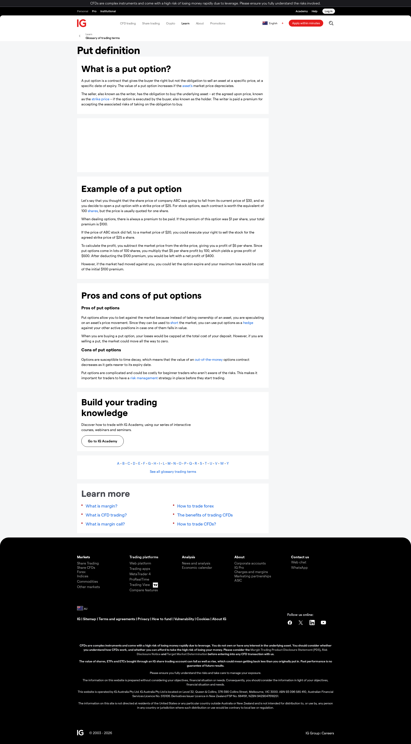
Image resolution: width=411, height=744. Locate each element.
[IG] (81, 23)
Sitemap (89, 619)
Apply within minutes (306, 23)
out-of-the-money (209, 359)
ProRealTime (139, 579)
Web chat (298, 562)
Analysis (188, 557)
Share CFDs (86, 567)
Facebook (289, 622)
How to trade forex (195, 505)
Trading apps (140, 568)
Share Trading (88, 563)
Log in (329, 11)
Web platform (140, 563)
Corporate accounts (250, 563)
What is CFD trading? (106, 514)
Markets (83, 557)
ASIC (238, 580)
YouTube (323, 622)
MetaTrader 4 (140, 574)
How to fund (162, 619)
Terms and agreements (117, 619)
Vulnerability (184, 619)
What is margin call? (105, 523)
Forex (81, 572)
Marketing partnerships (252, 576)
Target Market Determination (187, 654)
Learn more (97, 162)
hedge (248, 322)
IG (78, 619)
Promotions (217, 23)
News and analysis (196, 563)
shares (93, 211)
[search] (331, 23)
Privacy (143, 619)
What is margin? (101, 505)
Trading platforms (144, 557)
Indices (82, 576)
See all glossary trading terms (173, 471)
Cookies (203, 619)
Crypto (170, 23)
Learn (185, 23)
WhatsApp (299, 567)
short (174, 322)
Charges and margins (251, 572)
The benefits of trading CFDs (205, 514)
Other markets (88, 587)
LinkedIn (312, 622)
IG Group (313, 733)
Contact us (300, 557)
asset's (187, 86)
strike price (100, 99)
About (200, 23)
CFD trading (128, 23)
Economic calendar (197, 567)
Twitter (301, 622)
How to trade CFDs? (196, 523)
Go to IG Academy (102, 441)
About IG (219, 619)
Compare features (144, 590)
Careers (328, 733)
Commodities (87, 581)
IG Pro (239, 567)
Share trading (151, 23)
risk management (144, 378)
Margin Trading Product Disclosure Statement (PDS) (285, 649)
